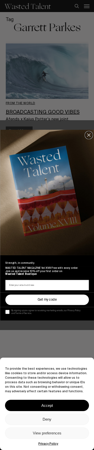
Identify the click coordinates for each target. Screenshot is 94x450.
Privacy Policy (48, 443)
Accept (47, 405)
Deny (47, 419)
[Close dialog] (88, 135)
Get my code (47, 299)
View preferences (47, 433)
